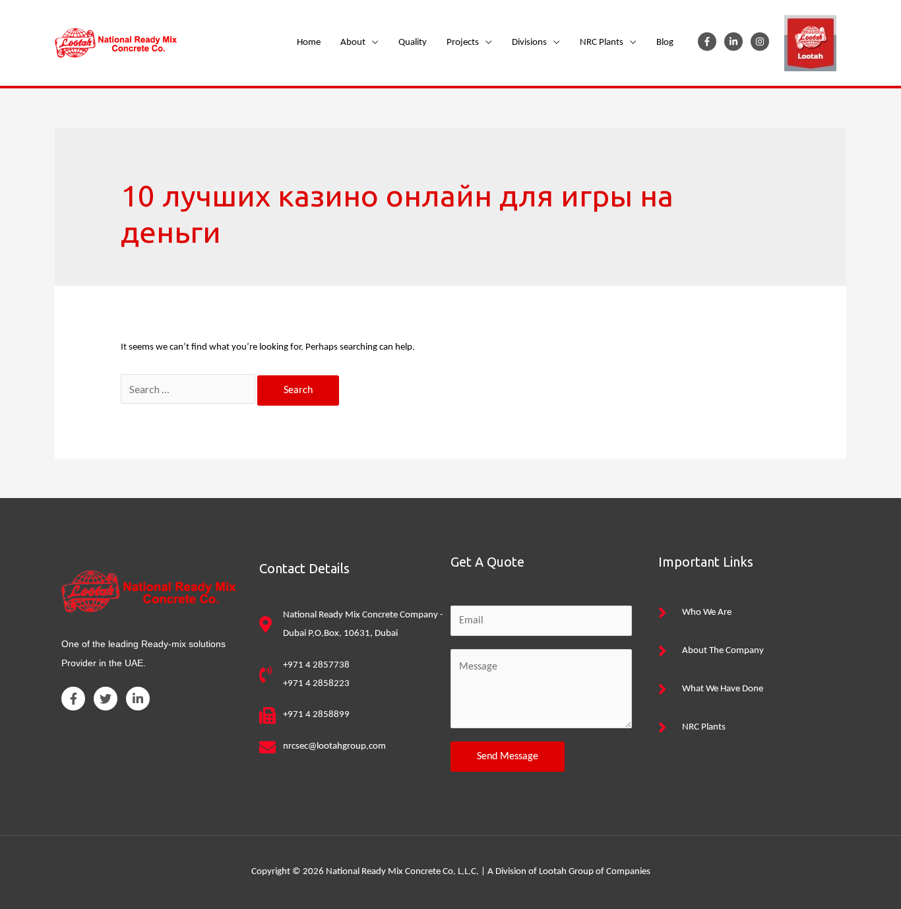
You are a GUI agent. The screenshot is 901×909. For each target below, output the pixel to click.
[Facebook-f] (73, 698)
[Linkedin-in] (138, 698)
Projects (463, 42)
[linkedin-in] (736, 41)
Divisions (529, 42)
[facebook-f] (710, 41)
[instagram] (762, 41)
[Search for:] (189, 391)
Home (309, 42)
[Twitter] (105, 698)
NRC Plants (601, 42)
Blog (664, 42)
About (352, 42)
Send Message (507, 756)
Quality (412, 42)
